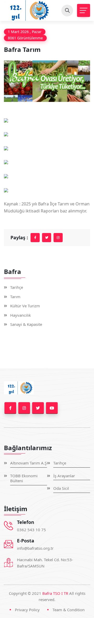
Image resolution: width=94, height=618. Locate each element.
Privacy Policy (27, 609)
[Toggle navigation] (83, 10)
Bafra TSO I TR (55, 593)
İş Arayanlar (64, 475)
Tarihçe (16, 287)
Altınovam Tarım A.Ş (28, 463)
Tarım (15, 296)
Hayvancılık (20, 315)
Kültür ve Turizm (25, 305)
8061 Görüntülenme (25, 37)
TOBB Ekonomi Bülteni (24, 478)
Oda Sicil (61, 488)
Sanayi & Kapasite (26, 324)
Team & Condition (68, 609)
